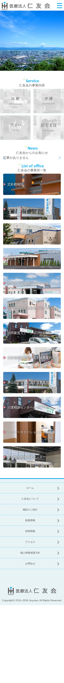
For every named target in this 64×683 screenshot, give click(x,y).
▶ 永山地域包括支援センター (24, 457)
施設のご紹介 (30, 509)
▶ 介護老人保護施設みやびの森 (26, 283)
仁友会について (30, 498)
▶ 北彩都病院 (13, 184)
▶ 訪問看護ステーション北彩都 (26, 333)
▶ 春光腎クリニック (18, 258)
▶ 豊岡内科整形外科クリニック (26, 234)
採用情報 (30, 531)
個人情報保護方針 (30, 552)
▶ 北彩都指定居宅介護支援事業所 (27, 358)
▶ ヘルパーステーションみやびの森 (29, 432)
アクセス (30, 541)
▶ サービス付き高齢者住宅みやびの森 (30, 308)
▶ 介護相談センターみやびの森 (26, 407)
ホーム (30, 487)
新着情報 (30, 520)
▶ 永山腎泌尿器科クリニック (24, 209)
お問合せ (30, 563)
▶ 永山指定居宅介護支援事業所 (26, 382)
